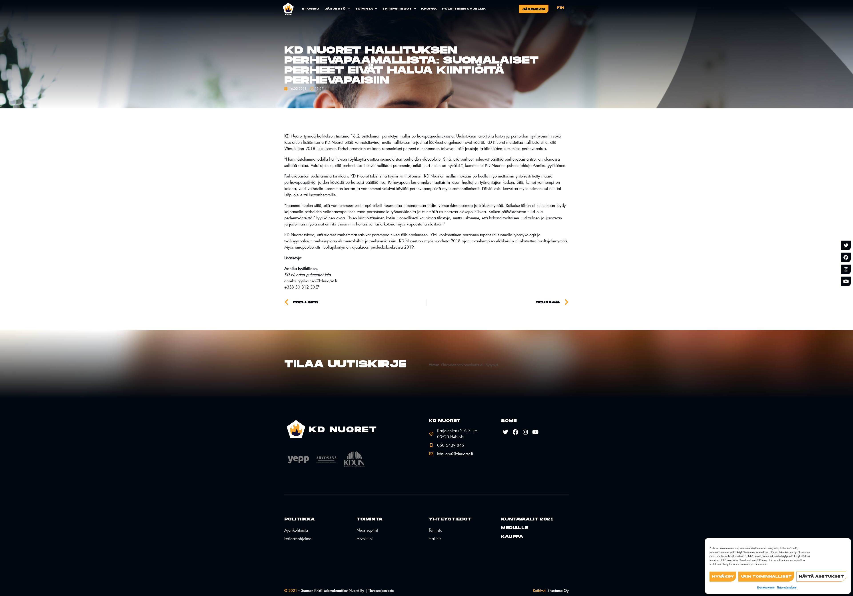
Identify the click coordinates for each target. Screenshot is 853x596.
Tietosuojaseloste (786, 587)
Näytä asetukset (821, 576)
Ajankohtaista (296, 530)
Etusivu (310, 8)
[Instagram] (846, 269)
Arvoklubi (365, 538)
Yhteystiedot (397, 8)
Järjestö (335, 8)
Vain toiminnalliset (766, 576)
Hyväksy (723, 576)
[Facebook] (846, 257)
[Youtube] (846, 281)
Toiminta (364, 8)
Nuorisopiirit (367, 530)
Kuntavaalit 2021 (527, 519)
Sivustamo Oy (551, 590)
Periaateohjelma (297, 538)
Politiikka (299, 519)
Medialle (514, 528)
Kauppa (429, 8)
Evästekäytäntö (766, 587)
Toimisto (435, 530)
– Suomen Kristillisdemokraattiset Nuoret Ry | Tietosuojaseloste (339, 590)
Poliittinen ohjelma (464, 8)
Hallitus (435, 538)
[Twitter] (846, 245)
